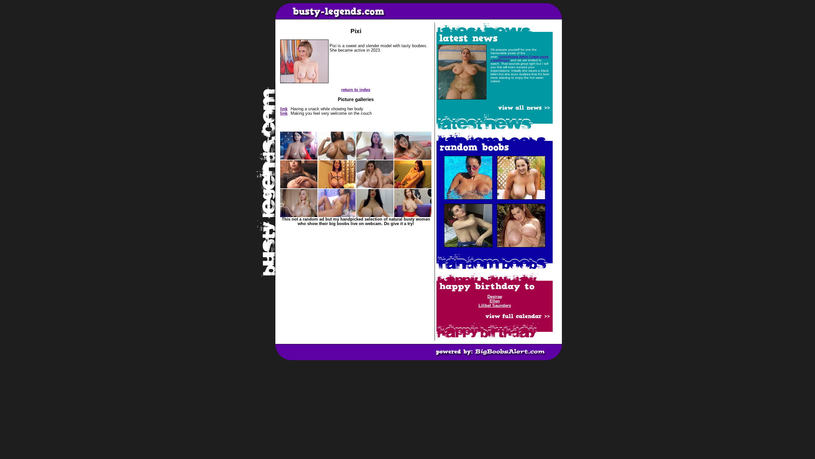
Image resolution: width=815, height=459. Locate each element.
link (283, 109)
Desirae (494, 297)
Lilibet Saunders (494, 305)
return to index (355, 90)
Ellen (495, 301)
